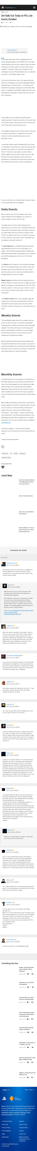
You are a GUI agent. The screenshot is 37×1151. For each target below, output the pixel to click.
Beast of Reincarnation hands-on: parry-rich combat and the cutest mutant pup (26, 1014)
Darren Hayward (12, 50)
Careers (21, 1131)
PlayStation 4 (23, 453)
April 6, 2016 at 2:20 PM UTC (14, 832)
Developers (5, 1137)
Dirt (11, 453)
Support (21, 1121)
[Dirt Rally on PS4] (18, 106)
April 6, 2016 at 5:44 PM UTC (12, 852)
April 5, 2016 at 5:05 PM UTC (13, 657)
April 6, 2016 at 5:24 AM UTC (12, 706)
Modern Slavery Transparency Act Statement (24, 1139)
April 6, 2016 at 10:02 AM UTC (13, 727)
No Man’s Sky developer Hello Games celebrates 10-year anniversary (26, 969)
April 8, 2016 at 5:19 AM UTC (12, 882)
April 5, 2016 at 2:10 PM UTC (12, 565)
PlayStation (10, 8)
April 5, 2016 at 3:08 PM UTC (12, 627)
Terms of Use (23, 1124)
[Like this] (32, 974)
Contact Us (22, 1134)
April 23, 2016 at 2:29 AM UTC (13, 941)
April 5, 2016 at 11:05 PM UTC (13, 683)
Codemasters (5, 453)
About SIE (5, 1124)
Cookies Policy (23, 1127)
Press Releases (6, 1131)
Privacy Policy (6, 1127)
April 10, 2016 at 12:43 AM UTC (13, 904)
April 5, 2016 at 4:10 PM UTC (14, 587)
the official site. (6, 422)
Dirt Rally (16, 453)
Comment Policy (7, 1121)
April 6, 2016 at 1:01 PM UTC (12, 755)
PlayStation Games (6, 457)
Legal (3, 1134)
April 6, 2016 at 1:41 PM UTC (12, 790)
